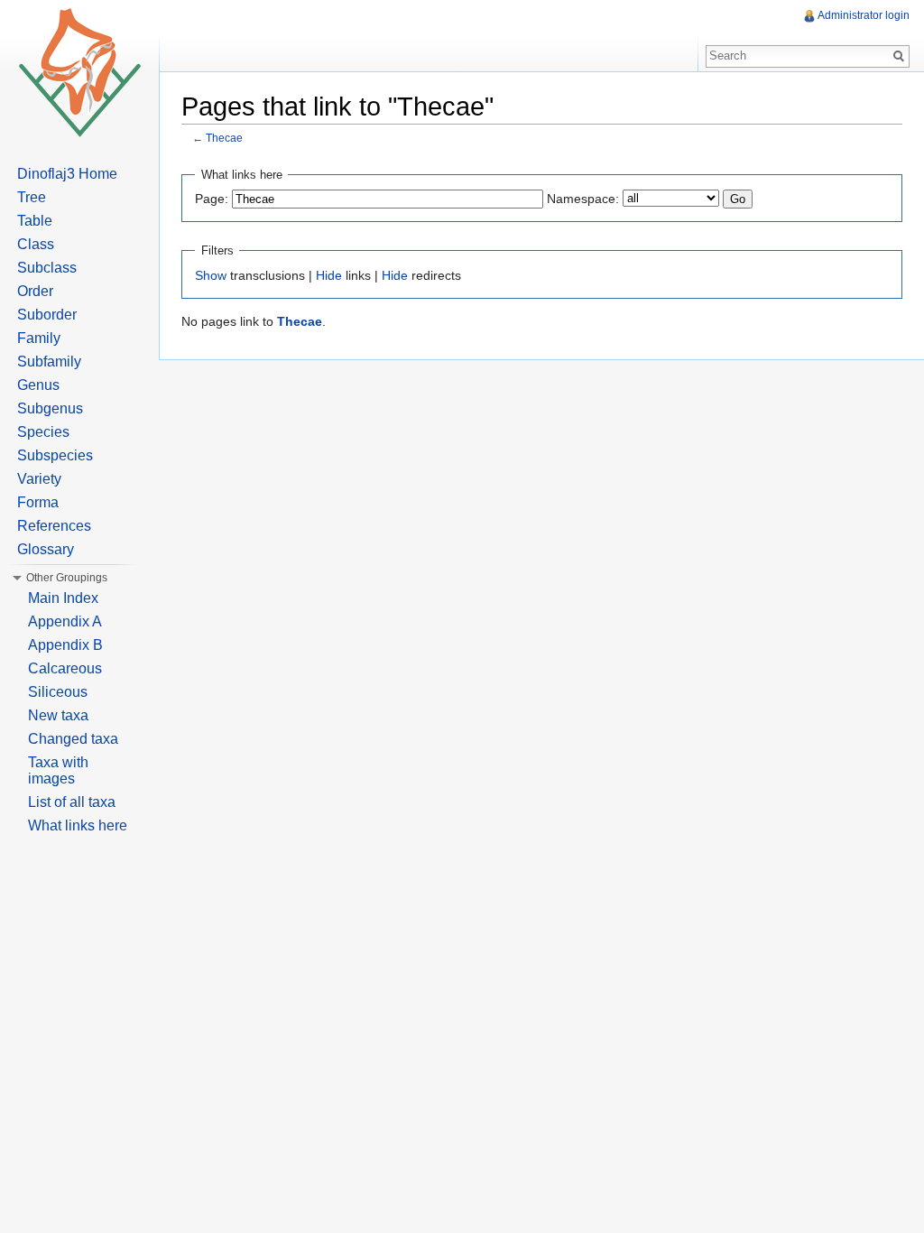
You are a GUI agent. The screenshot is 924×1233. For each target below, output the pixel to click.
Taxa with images (58, 770)
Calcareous (65, 668)
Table (34, 220)
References (54, 525)
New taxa (58, 715)
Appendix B (65, 645)
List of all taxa (72, 802)
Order (35, 291)
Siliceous (58, 692)
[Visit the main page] (79, 72)
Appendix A (65, 621)
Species (43, 432)
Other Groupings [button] (66, 577)
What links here (77, 825)
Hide (329, 275)
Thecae (224, 138)
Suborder (47, 314)
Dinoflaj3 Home (67, 173)
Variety (39, 479)
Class (35, 244)
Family (38, 338)
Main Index (63, 598)
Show (210, 275)
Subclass (47, 267)
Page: (211, 198)
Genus (38, 385)
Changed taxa (73, 738)
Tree (31, 197)
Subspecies (55, 455)
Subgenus (50, 408)
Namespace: (583, 198)
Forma (38, 502)
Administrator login (864, 15)
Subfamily (49, 361)
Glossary (45, 549)
